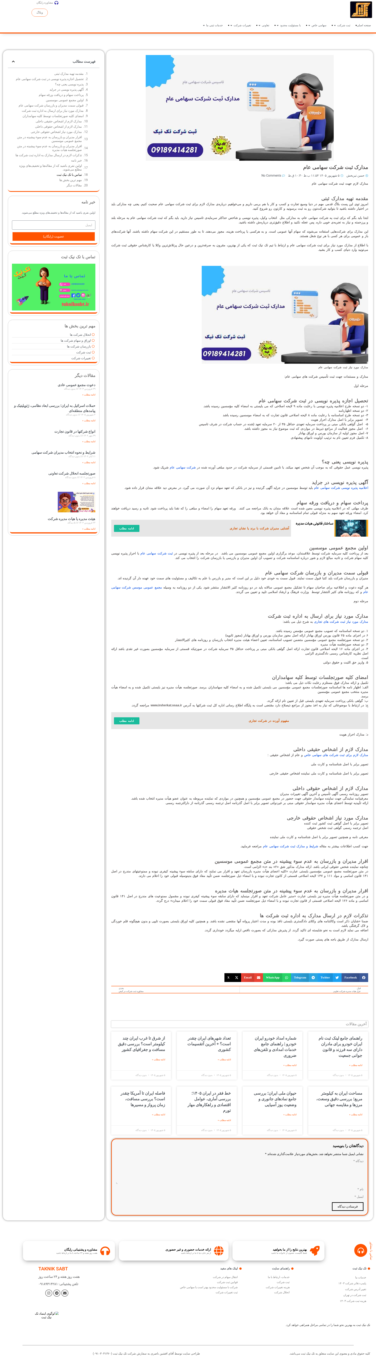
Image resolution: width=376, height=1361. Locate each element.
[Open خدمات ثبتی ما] (203, 25)
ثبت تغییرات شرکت (227, 1292)
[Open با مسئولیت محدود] (277, 25)
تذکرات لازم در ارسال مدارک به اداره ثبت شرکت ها (48, 155)
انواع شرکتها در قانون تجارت (74, 431)
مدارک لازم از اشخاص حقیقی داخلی (59, 121)
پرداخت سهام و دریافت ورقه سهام (61, 95)
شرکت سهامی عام (183, 467)
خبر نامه (76, 160)
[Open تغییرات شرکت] (231, 25)
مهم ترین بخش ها (70, 180)
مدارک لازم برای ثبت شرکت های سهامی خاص (336, 755)
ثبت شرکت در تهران (354, 1295)
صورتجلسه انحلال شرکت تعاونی (71, 473)
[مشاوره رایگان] (56, 3)
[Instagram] (48, 1293)
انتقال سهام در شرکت (225, 1277)
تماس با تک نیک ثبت (69, 175)
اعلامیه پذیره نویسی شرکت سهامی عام (341, 487)
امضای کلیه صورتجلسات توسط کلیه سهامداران (53, 116)
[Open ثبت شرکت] (335, 25)
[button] (355, 977)
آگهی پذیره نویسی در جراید (67, 89)
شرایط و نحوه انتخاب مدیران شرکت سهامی (63, 452)
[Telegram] (56, 1293)
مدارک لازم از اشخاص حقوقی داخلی (58, 126)
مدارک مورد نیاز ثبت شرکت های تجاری (341, 621)
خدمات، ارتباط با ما (279, 1277)
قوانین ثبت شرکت (227, 1282)
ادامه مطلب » (355, 1065)
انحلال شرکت (282, 1292)
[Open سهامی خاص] (309, 25)
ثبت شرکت (283, 1282)
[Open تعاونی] (259, 25)
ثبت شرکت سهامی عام (156, 553)
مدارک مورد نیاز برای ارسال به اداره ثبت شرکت (53, 111)
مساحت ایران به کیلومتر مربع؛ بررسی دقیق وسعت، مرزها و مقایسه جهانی (339, 1099)
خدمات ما (360, 1277)
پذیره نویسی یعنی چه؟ (69, 84)
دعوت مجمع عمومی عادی (76, 385)
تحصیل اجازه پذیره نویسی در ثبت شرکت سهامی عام (50, 79)
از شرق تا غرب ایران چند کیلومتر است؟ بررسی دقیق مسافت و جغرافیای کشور (141, 1044)
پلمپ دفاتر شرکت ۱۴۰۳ (352, 1283)
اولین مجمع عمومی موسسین (65, 100)
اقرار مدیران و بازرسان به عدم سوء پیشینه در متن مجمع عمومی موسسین (49, 139)
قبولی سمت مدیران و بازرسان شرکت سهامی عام (51, 105)
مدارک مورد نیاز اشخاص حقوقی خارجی (56, 132)
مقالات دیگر (74, 185)
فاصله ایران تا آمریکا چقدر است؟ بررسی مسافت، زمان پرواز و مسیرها (143, 1099)
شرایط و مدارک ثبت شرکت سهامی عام (290, 846)
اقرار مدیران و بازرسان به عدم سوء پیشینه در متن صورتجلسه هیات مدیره (49, 148)
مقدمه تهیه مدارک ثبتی (69, 74)
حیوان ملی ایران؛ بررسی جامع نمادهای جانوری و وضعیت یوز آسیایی (275, 1099)
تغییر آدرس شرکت (355, 1289)
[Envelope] (64, 1293)
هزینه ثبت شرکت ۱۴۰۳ (353, 1300)
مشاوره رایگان (44, 2)
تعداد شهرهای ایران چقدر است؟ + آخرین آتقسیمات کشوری (209, 1044)
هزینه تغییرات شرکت (278, 1287)
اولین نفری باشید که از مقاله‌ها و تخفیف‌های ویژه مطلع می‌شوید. (50, 167)
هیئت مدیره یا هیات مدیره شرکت (71, 519)
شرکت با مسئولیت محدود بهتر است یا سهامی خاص (209, 1287)
